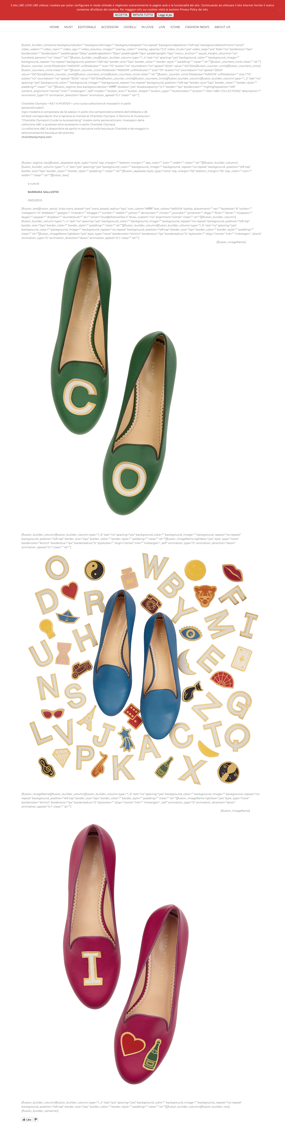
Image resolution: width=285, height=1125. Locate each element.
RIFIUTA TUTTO (143, 15)
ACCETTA (121, 15)
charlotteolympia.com (36, 137)
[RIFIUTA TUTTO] (280, 10)
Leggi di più (165, 15)
